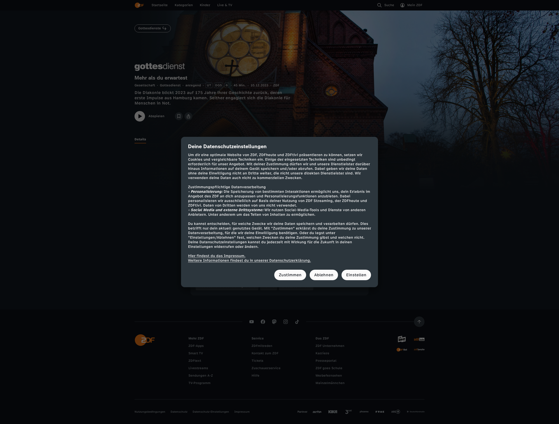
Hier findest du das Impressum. (216, 256)
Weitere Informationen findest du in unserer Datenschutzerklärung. (249, 260)
